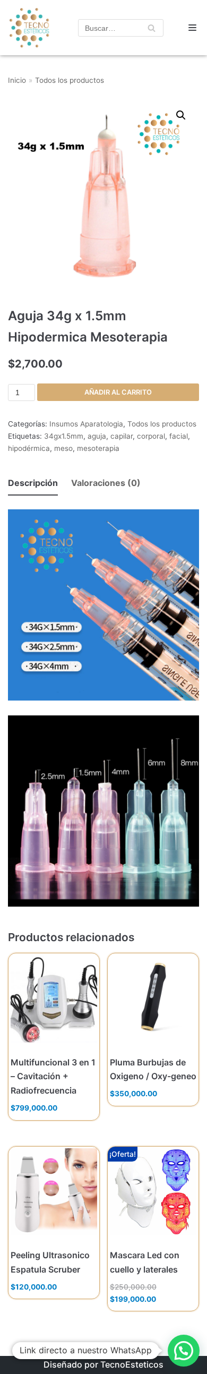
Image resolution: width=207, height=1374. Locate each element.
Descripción (33, 482)
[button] (184, 1351)
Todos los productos (69, 80)
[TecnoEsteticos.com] (26, 27)
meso (63, 448)
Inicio (17, 80)
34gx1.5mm (63, 436)
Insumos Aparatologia (86, 424)
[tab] (33, 484)
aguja (97, 436)
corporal (151, 436)
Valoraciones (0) (106, 482)
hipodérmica (29, 448)
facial (178, 436)
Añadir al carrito (118, 392)
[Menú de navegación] (192, 27)
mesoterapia (98, 448)
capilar (121, 436)
